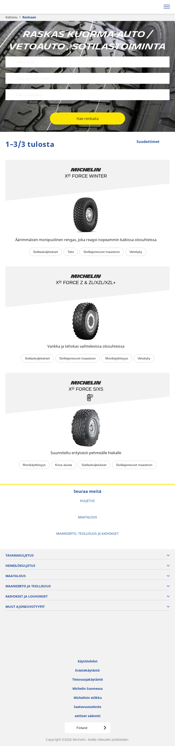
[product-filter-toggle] (166, 142)
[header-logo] (21, 7)
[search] (156, 7)
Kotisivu (11, 17)
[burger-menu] (166, 7)
